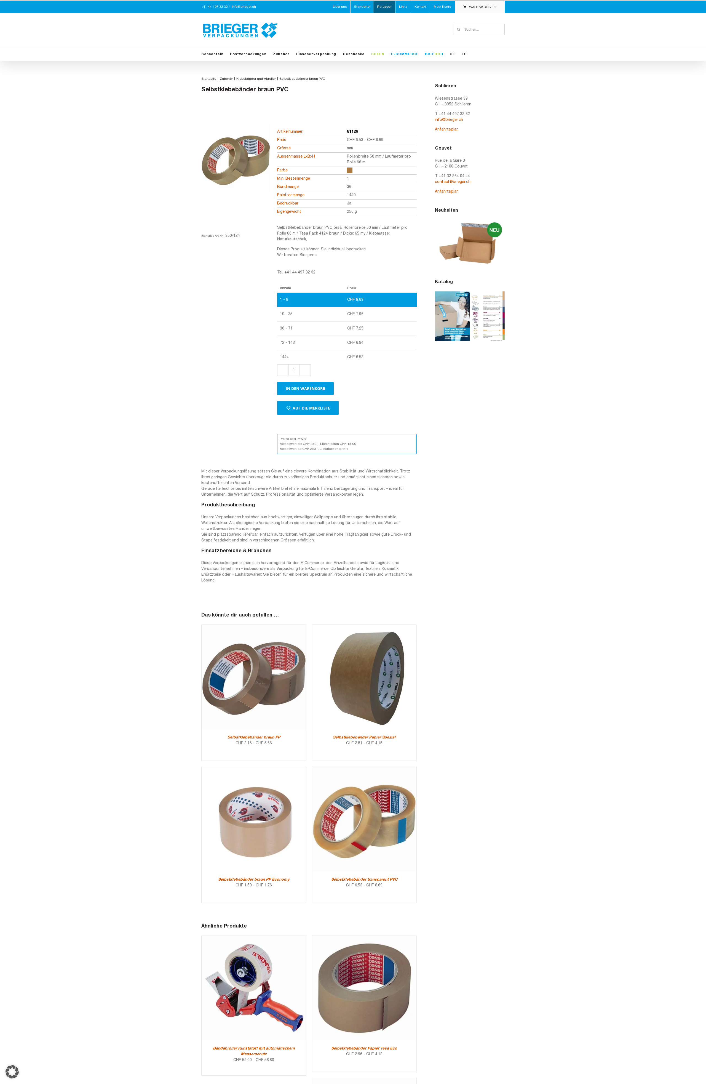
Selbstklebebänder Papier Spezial (364, 737)
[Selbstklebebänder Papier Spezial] (364, 627)
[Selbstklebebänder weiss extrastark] (364, 1081)
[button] (308, 408)
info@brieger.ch (244, 6)
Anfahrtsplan (447, 129)
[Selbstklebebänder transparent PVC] (364, 770)
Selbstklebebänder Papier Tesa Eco (364, 1048)
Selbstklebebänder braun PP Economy (253, 879)
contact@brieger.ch (452, 182)
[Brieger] (235, 167)
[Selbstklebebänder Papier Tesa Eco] (364, 938)
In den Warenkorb (305, 388)
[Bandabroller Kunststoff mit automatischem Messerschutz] (254, 938)
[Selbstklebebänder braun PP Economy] (254, 770)
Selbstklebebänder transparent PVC (364, 879)
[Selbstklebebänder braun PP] (254, 627)
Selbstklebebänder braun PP (254, 737)
